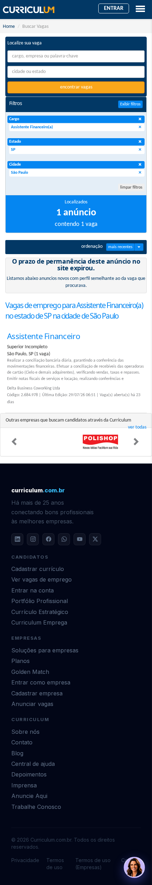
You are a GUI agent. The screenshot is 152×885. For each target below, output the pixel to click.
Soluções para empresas (44, 650)
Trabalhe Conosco (36, 806)
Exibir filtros (130, 104)
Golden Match (30, 671)
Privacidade (25, 860)
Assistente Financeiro (43, 336)
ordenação (92, 246)
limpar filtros (131, 187)
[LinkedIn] (17, 539)
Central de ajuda (33, 763)
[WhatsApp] (64, 539)
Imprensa (24, 785)
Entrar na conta (32, 590)
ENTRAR (113, 8)
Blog (17, 753)
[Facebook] (48, 539)
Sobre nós (25, 731)
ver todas (137, 427)
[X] (95, 539)
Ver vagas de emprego (41, 579)
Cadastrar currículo (37, 568)
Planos (20, 660)
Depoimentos (29, 774)
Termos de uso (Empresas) (93, 863)
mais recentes (120, 247)
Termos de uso (55, 863)
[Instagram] (33, 539)
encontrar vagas (76, 87)
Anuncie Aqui (29, 795)
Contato (22, 742)
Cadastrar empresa (37, 693)
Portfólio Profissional (39, 600)
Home (9, 26)
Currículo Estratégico (39, 611)
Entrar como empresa (40, 682)
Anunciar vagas (32, 703)
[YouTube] (80, 539)
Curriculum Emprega (39, 622)
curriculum (38, 490)
